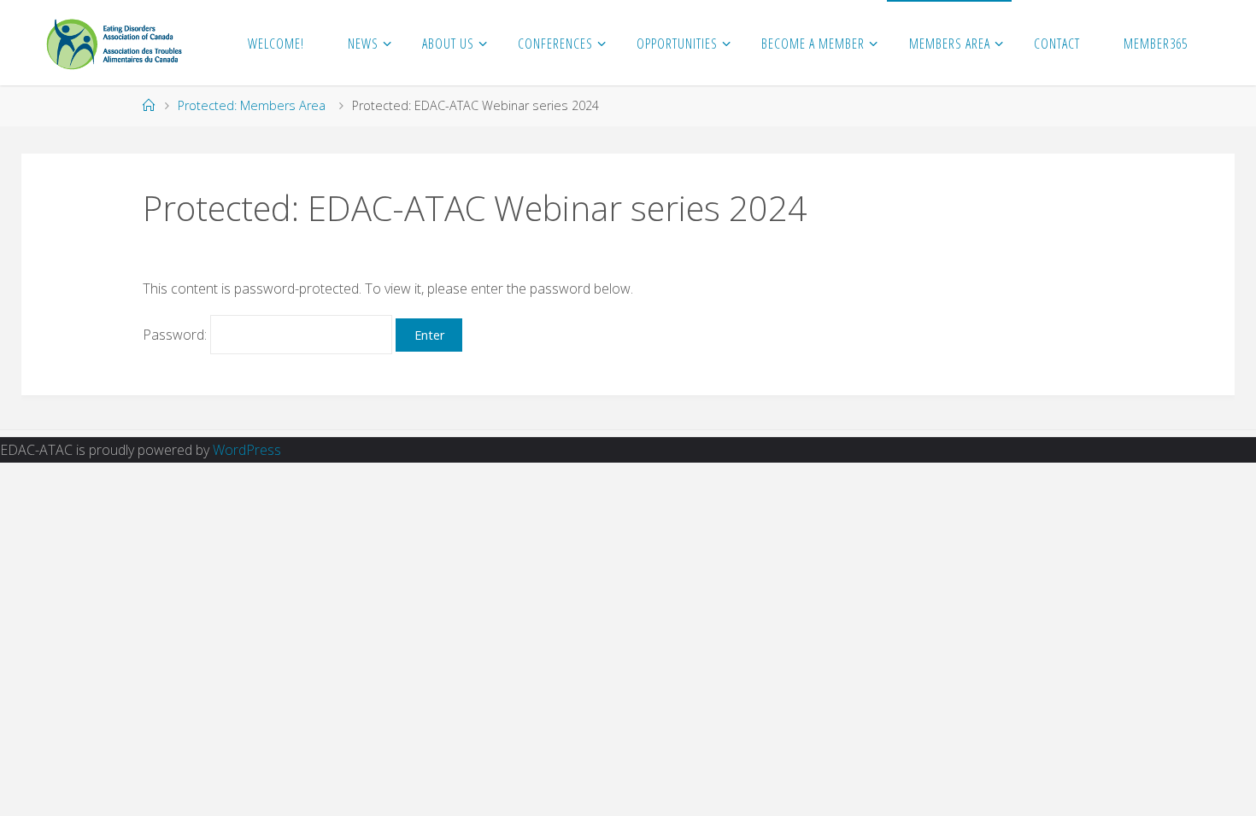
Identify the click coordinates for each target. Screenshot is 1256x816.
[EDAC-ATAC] (114, 42)
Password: (176, 334)
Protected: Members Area (252, 105)
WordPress (247, 449)
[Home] (149, 105)
